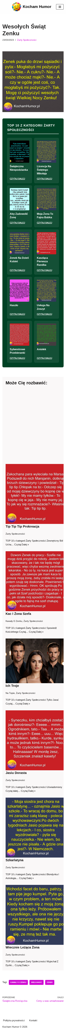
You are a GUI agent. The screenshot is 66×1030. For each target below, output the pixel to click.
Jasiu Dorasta (16, 773)
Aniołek (41, 349)
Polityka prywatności (14, 1020)
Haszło (14, 305)
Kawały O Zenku (14, 621)
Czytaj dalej (17, 179)
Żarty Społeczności (26, 40)
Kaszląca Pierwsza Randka (42, 261)
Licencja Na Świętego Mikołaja (44, 170)
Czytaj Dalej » (21, 544)
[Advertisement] (33, 425)
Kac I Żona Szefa (18, 613)
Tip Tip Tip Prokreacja (22, 526)
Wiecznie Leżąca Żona (22, 947)
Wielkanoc (36, 982)
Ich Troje (12, 685)
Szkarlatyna (14, 860)
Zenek (50, 982)
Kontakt (33, 1020)
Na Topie (10, 693)
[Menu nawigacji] (60, 7)
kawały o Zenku (18, 982)
